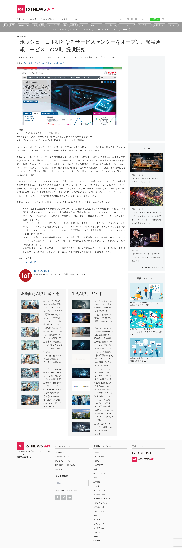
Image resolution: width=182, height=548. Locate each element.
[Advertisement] (120, 9)
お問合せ (58, 469)
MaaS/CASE (28, 57)
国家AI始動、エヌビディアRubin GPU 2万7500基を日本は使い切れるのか (146, 257)
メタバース (83, 25)
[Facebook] (57, 497)
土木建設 (73, 25)
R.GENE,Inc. (26, 457)
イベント (76, 19)
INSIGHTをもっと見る (153, 267)
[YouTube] (69, 497)
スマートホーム (110, 25)
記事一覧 (20, 19)
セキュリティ (74, 29)
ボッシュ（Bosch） (56, 63)
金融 (42, 25)
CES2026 (125, 29)
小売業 (35, 25)
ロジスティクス (23, 25)
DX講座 (64, 19)
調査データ (97, 541)
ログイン (144, 19)
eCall (25, 63)
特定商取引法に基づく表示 (65, 465)
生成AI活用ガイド (49, 19)
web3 (107, 29)
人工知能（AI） (159, 25)
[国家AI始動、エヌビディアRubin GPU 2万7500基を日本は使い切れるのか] (146, 237)
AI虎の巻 (33, 19)
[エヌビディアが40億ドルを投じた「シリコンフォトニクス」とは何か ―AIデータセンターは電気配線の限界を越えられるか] (146, 196)
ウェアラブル (86, 29)
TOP (19, 57)
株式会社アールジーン (37, 451)
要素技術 (63, 29)
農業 (64, 25)
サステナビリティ (144, 25)
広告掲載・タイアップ (63, 457)
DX (5, 25)
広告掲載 (121, 19)
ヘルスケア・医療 (54, 25)
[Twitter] (63, 497)
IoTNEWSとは (60, 453)
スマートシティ (96, 25)
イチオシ (115, 29)
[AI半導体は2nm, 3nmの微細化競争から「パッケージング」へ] (146, 162)
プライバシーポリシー (63, 461)
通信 (54, 29)
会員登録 (155, 19)
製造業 (12, 25)
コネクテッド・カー (37, 63)
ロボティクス (172, 25)
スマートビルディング (127, 25)
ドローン (98, 29)
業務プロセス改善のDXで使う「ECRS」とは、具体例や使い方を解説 (146, 331)
